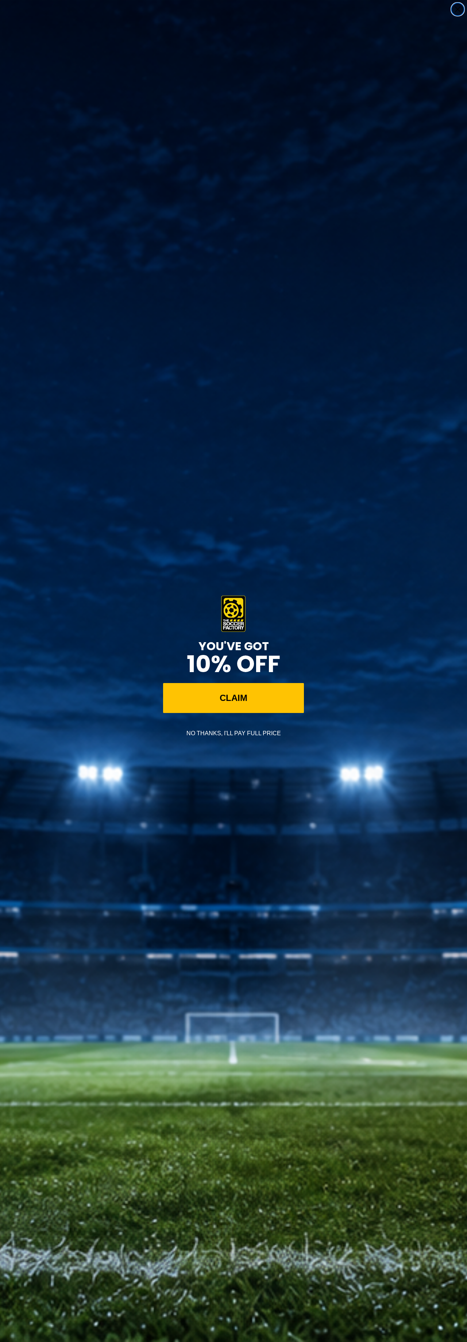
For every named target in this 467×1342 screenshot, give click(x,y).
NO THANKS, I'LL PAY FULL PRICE (233, 733)
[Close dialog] (457, 9)
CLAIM (233, 698)
